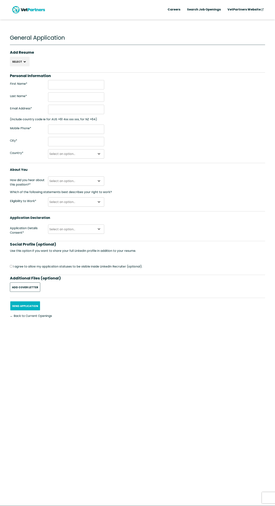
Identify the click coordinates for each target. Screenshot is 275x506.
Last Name (18, 96)
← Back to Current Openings (31, 316)
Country (16, 153)
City (13, 140)
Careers (174, 9)
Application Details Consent (24, 230)
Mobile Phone (20, 128)
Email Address (21, 108)
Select (17, 62)
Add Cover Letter (25, 287)
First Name (18, 84)
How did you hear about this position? (27, 182)
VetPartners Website (244, 9)
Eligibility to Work (23, 201)
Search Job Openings (204, 9)
